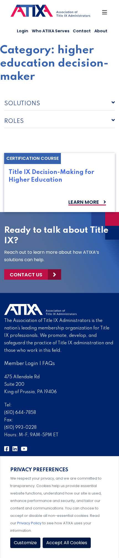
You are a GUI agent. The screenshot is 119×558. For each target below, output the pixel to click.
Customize (25, 543)
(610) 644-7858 (20, 413)
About (100, 31)
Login (22, 31)
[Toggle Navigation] (105, 14)
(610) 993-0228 (20, 427)
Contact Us (26, 274)
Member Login (21, 363)
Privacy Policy (29, 523)
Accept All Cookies (66, 543)
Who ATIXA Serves (50, 31)
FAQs (48, 363)
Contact (82, 31)
